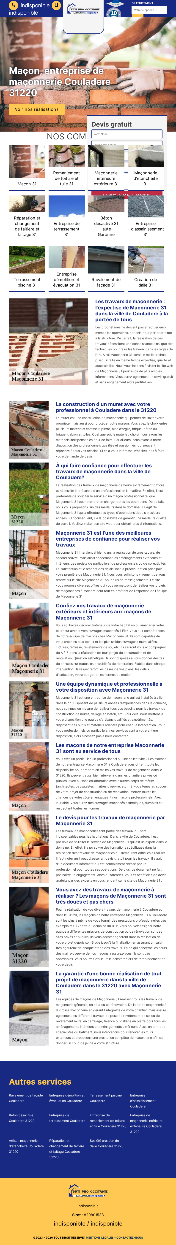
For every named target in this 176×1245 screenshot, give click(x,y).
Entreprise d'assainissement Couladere (143, 1100)
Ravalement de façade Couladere (26, 1098)
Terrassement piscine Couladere (106, 1098)
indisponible (34, 5)
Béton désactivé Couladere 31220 (22, 1118)
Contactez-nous (129, 1237)
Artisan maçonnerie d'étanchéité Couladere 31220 (26, 1146)
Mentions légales (100, 1237)
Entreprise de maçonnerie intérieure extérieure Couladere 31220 (146, 1123)
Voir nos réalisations (37, 109)
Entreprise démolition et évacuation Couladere (67, 1098)
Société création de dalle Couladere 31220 (107, 1143)
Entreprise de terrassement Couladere (67, 1118)
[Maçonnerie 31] (88, 1190)
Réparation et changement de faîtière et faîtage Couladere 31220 (66, 1149)
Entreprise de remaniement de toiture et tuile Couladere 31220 (108, 1120)
